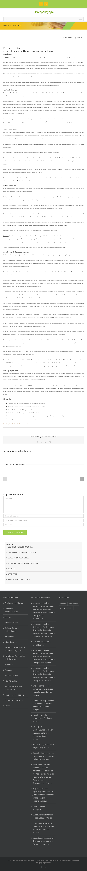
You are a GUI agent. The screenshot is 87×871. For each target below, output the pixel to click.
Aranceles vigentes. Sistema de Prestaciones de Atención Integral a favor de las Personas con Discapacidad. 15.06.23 (43, 630)
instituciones (73, 604)
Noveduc (9, 665)
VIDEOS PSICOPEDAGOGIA (19, 580)
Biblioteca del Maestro (14, 603)
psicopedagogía (30, 92)
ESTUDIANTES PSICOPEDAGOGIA (22, 552)
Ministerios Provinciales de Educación (15, 657)
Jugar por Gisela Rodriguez (40, 807)
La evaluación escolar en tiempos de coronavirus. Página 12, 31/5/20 (43, 841)
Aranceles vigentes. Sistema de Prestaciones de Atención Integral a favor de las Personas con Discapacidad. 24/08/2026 (43, 611)
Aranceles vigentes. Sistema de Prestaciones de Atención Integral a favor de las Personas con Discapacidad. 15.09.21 (43, 674)
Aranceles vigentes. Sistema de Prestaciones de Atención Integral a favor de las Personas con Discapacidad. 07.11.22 (43, 656)
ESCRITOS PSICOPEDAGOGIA (20, 547)
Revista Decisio (11, 675)
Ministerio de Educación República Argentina (15, 649)
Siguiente (78, 38)
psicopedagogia (66, 608)
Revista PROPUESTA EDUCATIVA (13, 688)
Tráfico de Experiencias (14, 700)
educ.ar (8, 617)
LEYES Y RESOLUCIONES (18, 558)
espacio (30, 385)
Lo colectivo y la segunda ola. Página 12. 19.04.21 (42, 718)
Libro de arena (11, 642)
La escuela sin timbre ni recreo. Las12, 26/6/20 (43, 816)
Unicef (7, 706)
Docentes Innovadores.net (11, 610)
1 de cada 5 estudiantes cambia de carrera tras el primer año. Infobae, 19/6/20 (43, 828)
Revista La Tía (11, 681)
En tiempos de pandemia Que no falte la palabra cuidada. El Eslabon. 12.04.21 (43, 705)
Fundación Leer (11, 623)
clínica (6, 57)
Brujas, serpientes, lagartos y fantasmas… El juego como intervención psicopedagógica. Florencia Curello (43, 795)
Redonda (8, 670)
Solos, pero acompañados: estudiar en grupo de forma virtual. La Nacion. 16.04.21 (43, 733)
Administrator (24, 451)
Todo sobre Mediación (14, 695)
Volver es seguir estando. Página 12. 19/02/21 (43, 746)
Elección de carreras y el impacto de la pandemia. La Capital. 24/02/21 (43, 756)
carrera (63, 604)
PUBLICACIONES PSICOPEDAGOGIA (23, 563)
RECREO (11, 569)
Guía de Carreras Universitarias (12, 629)
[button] (5, 479)
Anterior (68, 38)
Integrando (9, 637)
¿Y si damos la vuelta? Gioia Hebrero (42, 643)
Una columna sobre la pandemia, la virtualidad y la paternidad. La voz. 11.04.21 (43, 690)
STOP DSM (12, 574)
